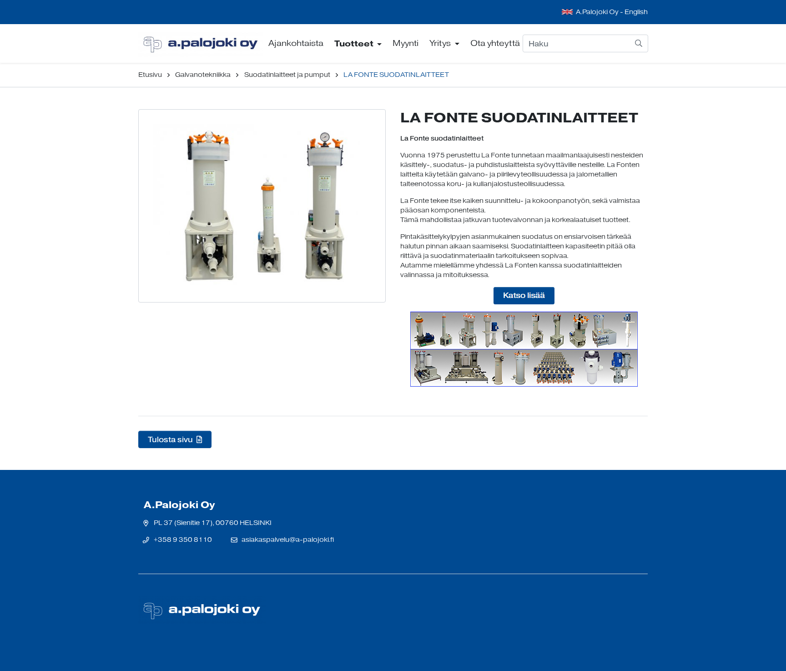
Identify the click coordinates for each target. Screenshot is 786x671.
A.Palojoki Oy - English (612, 12)
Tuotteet (354, 43)
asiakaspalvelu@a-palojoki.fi (288, 540)
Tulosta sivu (171, 439)
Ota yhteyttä (495, 43)
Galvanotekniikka (203, 75)
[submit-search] (639, 43)
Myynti (405, 43)
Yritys (441, 43)
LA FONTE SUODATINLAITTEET (396, 75)
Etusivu (150, 75)
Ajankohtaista (295, 43)
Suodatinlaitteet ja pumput (287, 75)
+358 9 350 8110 (183, 540)
